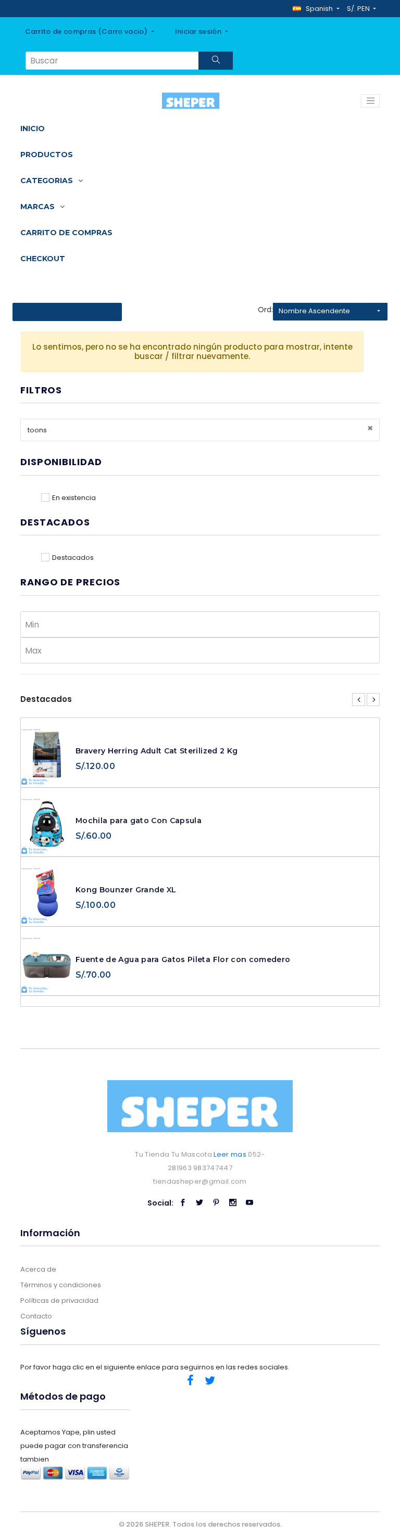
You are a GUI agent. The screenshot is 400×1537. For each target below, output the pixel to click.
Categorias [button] (47, 180)
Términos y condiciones (60, 1285)
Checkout (42, 258)
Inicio (32, 128)
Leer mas (230, 1154)
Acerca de (38, 1269)
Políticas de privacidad (59, 1300)
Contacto (36, 1316)
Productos (46, 154)
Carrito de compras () (87, 31)
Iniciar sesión (199, 31)
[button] (316, 8)
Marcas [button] (38, 206)
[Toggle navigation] (370, 101)
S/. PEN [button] (359, 9)
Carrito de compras (66, 232)
